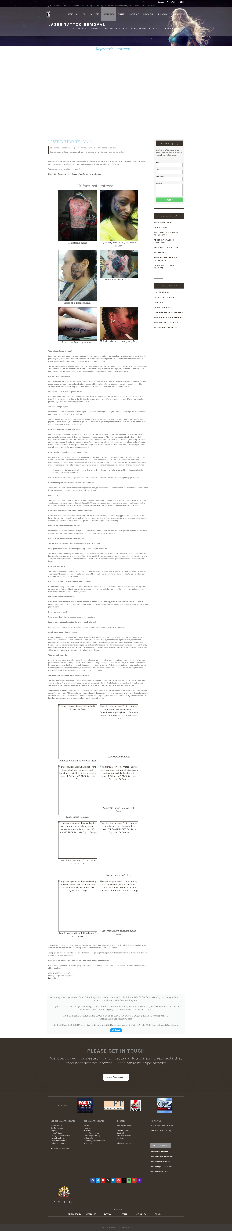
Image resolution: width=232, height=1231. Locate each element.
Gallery (121, 14)
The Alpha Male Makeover (168, 317)
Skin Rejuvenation (164, 297)
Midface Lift (88, 1138)
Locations (134, 14)
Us (77, 14)
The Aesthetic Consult (167, 323)
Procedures (108, 14)
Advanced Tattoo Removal (60, 1148)
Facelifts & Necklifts (166, 248)
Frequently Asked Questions (94, 1141)
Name (157, 162)
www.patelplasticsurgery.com (161, 1156)
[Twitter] (98, 1180)
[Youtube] (103, 1180)
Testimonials (161, 253)
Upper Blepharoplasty (92, 1133)
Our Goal (120, 1133)
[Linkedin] (113, 1180)
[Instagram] (108, 1180)
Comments (159, 183)
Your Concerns (162, 222)
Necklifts (87, 1128)
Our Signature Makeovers (168, 312)
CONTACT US (179, 14)
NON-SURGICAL (57, 1125)
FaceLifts (94, 14)
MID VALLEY (141, 1214)
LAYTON (107, 1214)
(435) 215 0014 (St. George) (160, 1131)
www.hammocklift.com (159, 1172)
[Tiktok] (124, 1180)
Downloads (149, 14)
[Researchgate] (129, 1180)
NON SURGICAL (161, 292)
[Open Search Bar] (184, 28)
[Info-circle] (118, 1180)
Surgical (159, 302)
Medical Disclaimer (124, 1136)
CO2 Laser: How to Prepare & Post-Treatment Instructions (99, 28)
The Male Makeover (58, 1138)
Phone (158, 169)
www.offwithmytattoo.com (160, 1161)
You (84, 14)
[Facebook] (92, 1180)
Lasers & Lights (163, 307)
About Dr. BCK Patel (124, 1143)
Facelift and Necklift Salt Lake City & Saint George (155, 28)
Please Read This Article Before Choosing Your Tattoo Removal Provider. (75, 174)
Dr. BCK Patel (164, 14)
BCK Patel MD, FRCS (124, 1125)
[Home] (139, 1180)
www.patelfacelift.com (159, 1151)
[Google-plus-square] (134, 1180)
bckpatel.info (53, 978)
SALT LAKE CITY (74, 1214)
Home (70, 14)
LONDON (157, 1214)
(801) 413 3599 (178, 2)
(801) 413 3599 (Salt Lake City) (161, 1125)
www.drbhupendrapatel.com (161, 1167)
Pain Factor (160, 227)
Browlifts (87, 1131)
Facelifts (87, 1125)
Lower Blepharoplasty (92, 1136)
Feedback (120, 1138)
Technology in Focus (166, 328)
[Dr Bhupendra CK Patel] (48, 14)
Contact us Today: (165, 2)
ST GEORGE (91, 1214)
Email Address (160, 176)
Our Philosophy (123, 1131)
